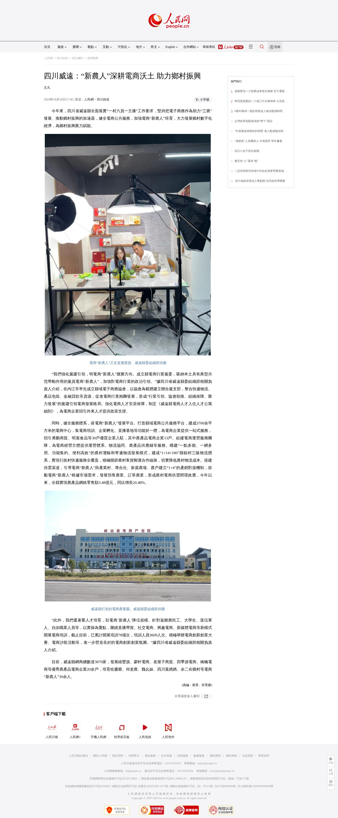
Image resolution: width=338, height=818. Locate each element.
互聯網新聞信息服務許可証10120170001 (113, 778)
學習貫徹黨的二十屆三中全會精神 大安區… (261, 101)
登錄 (277, 46)
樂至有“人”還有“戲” (246, 161)
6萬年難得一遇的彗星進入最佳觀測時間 (258, 111)
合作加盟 (166, 755)
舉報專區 (209, 46)
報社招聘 (117, 755)
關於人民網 (100, 755)
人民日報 (52, 737)
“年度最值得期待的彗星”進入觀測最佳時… (260, 131)
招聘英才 (134, 755)
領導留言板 (121, 737)
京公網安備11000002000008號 (255, 786)
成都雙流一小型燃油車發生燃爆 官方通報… (261, 91)
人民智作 (168, 737)
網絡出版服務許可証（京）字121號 (191, 786)
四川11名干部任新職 (247, 151)
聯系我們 (263, 755)
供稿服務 (182, 755)
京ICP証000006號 (225, 786)
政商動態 (92, 58)
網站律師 (231, 755)
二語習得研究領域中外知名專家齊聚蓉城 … (261, 171)
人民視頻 (145, 737)
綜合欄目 (77, 58)
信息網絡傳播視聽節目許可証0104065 (87, 786)
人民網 (48, 58)
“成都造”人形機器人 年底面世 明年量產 (258, 141)
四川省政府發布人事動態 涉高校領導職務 (260, 180)
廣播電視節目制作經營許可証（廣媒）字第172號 (219, 778)
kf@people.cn (133, 771)
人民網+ (75, 737)
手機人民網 (98, 737)
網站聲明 (215, 755)
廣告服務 (150, 755)
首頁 (47, 46)
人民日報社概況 (78, 755)
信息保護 (247, 755)
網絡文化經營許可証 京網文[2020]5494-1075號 (140, 786)
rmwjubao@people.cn (222, 771)
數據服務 (198, 755)
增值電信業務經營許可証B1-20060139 (163, 778)
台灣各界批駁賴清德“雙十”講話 (253, 121)
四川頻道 (62, 58)
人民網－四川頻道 (96, 99)
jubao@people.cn (207, 763)
